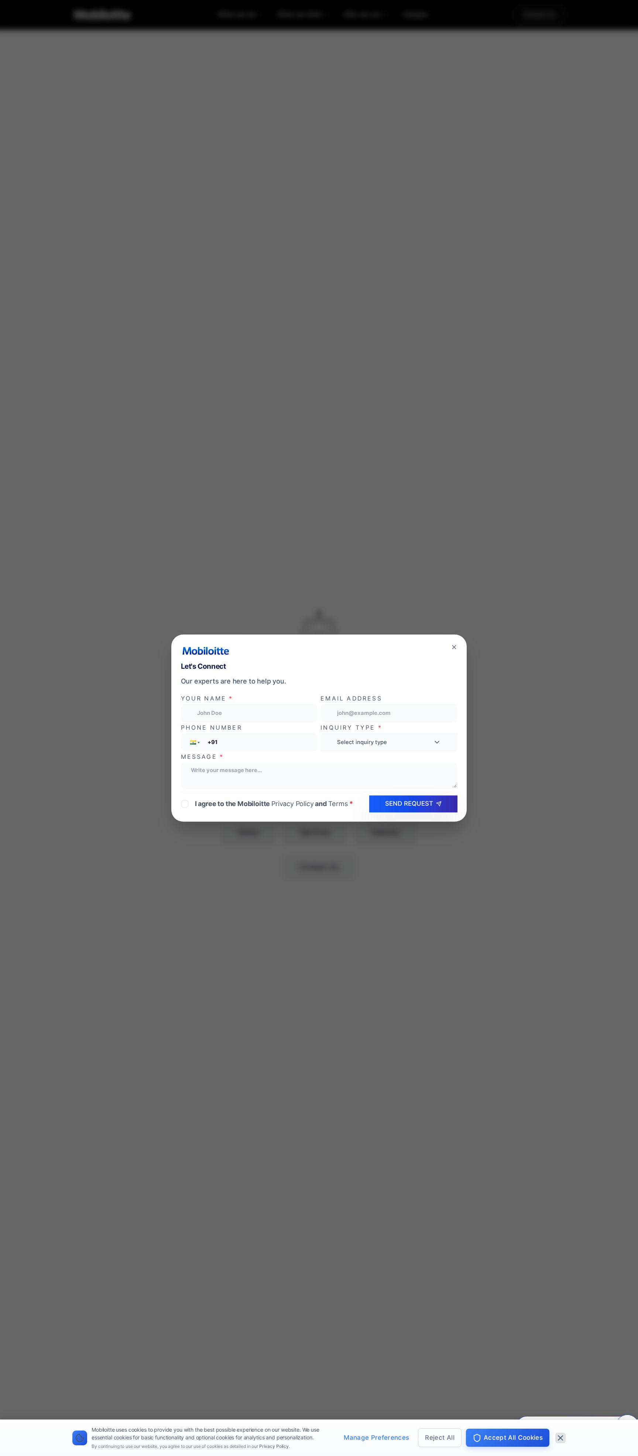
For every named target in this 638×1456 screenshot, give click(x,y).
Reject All (439, 1437)
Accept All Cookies (513, 1437)
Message (202, 756)
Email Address (351, 698)
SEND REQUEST (409, 803)
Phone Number (211, 727)
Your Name (207, 698)
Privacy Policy (274, 1446)
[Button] (453, 647)
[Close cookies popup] (560, 1438)
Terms (338, 803)
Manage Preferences (376, 1437)
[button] (194, 742)
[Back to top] (22, 1405)
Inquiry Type (351, 727)
